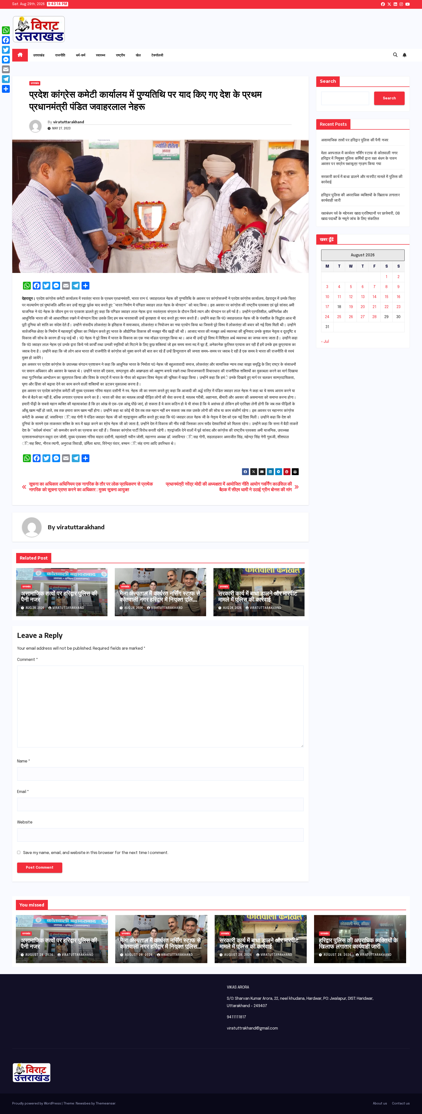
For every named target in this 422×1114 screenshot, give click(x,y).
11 (339, 297)
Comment (27, 660)
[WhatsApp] (6, 30)
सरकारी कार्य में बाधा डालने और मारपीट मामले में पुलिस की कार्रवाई (257, 596)
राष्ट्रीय (120, 55)
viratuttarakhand (68, 122)
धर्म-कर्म (80, 55)
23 (399, 307)
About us (380, 1103)
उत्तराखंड (38, 55)
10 (327, 297)
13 (363, 297)
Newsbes (83, 1103)
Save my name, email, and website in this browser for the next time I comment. (95, 853)
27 (363, 317)
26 (351, 317)
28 (374, 317)
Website (24, 822)
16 (398, 297)
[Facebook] (6, 40)
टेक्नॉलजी (157, 55)
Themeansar (105, 1103)
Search (328, 81)
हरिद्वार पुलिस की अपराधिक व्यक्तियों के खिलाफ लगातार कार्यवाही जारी (358, 943)
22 (387, 307)
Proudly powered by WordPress (37, 1103)
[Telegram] (6, 79)
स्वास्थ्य (100, 55)
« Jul (325, 342)
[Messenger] (6, 59)
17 (327, 307)
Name (23, 761)
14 (374, 297)
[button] (395, 55)
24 (327, 317)
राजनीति (60, 55)
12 (351, 297)
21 (374, 307)
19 (351, 307)
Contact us (401, 1103)
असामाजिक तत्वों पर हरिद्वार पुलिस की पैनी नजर (59, 596)
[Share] (6, 89)
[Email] (6, 69)
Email (23, 792)
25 (339, 317)
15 (386, 297)
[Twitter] (6, 50)
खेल (138, 55)
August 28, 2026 (39, 955)
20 (363, 307)
